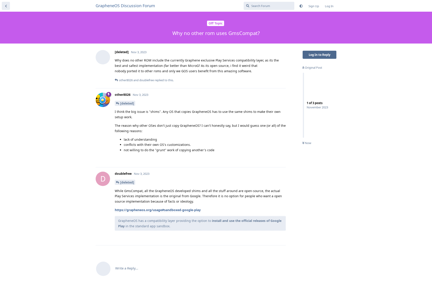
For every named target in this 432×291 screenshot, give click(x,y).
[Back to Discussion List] (6, 6)
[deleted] (127, 103)
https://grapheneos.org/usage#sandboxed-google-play (158, 210)
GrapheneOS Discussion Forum (125, 5)
